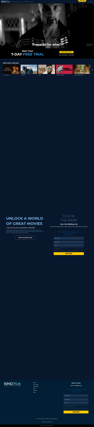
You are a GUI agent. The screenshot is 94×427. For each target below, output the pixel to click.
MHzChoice (35, 386)
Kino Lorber (35, 384)
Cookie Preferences (54, 418)
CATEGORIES (26, 1)
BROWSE (14, 1)
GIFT (22, 1)
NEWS (31, 1)
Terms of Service (75, 250)
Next (92, 69)
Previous (1, 69)
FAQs (34, 392)
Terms (55, 248)
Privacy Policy (70, 250)
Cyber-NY (46, 425)
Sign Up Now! (68, 254)
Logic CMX (52, 425)
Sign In (90, 1)
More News (81, 357)
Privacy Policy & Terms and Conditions (43, 418)
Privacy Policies (58, 248)
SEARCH (18, 1)
